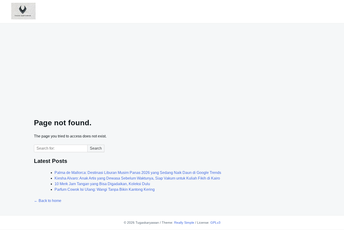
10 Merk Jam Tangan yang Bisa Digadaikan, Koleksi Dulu (102, 184)
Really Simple (184, 222)
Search (96, 148)
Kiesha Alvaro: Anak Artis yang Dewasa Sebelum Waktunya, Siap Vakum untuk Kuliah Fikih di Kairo (137, 178)
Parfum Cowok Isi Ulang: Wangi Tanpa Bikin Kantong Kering (105, 189)
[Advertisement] (172, 68)
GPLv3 (215, 222)
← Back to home (47, 201)
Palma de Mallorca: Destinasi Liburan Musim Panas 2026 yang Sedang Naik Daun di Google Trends (138, 173)
